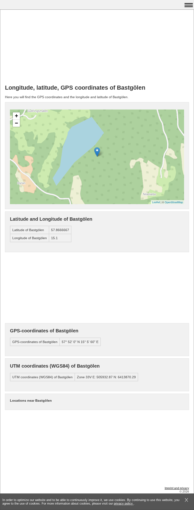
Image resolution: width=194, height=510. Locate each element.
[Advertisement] (97, 47)
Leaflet (156, 202)
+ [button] (16, 116)
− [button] (16, 123)
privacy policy (124, 503)
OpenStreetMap (174, 202)
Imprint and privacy (177, 488)
